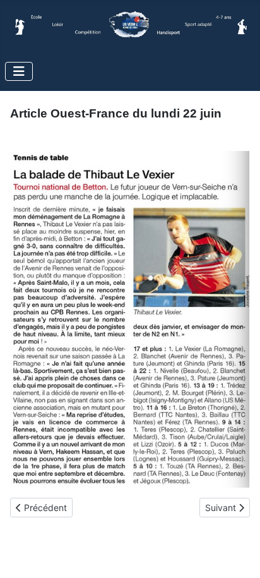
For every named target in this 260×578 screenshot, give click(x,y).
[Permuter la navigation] (19, 71)
